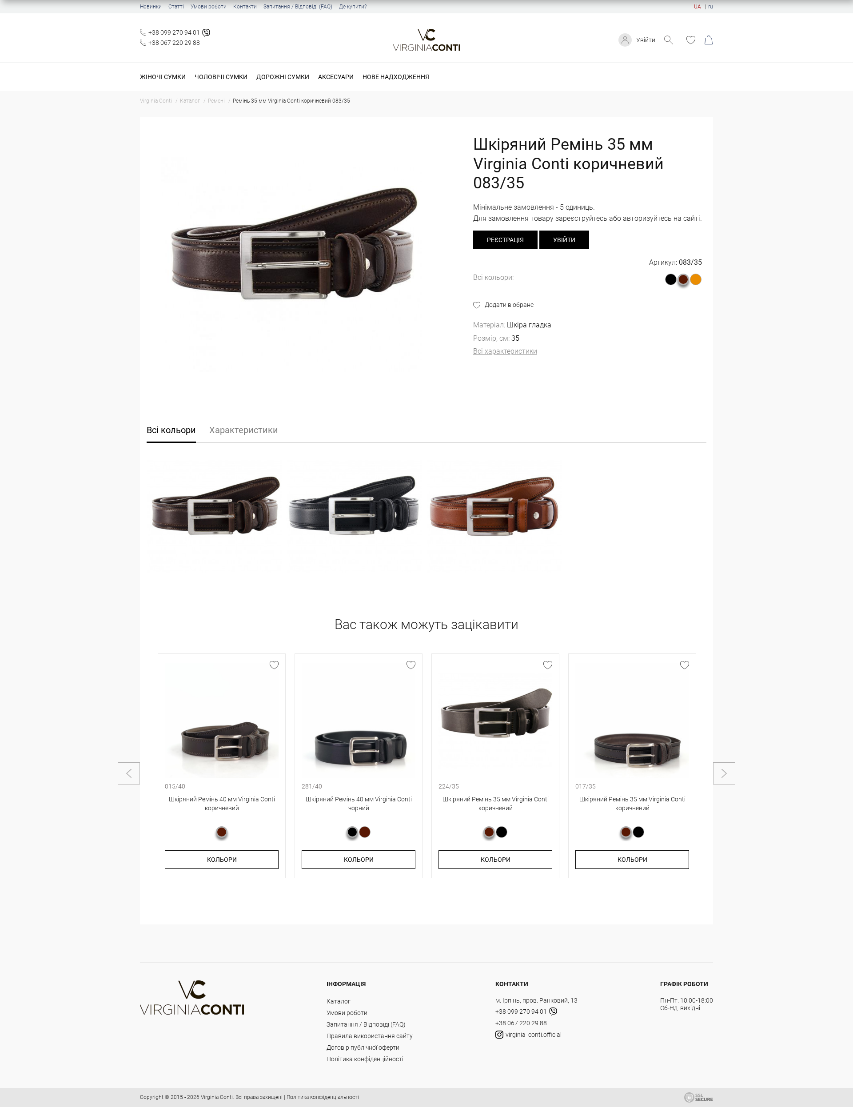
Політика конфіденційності (365, 1059)
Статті (176, 7)
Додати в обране (509, 304)
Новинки (151, 7)
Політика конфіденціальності (323, 1097)
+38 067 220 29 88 (174, 42)
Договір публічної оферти (363, 1047)
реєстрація (505, 239)
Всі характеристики (505, 351)
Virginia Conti (217, 1097)
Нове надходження (396, 76)
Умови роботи (209, 7)
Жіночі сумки (163, 76)
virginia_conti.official (534, 1034)
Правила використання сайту (370, 1035)
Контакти (245, 7)
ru (710, 7)
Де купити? (353, 7)
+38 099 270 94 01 (174, 32)
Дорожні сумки (282, 76)
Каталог (339, 1001)
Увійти (645, 40)
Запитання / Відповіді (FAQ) (297, 7)
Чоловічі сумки (221, 76)
